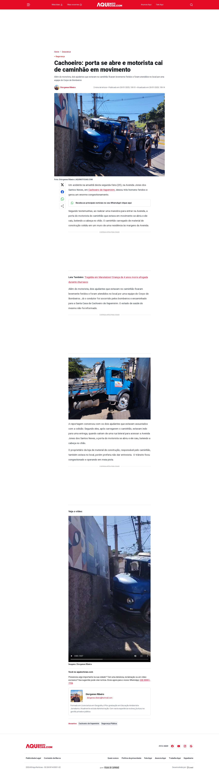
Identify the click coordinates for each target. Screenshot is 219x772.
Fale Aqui (159, 5)
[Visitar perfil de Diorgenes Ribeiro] (77, 696)
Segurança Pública (109, 724)
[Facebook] (172, 746)
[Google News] (191, 746)
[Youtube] (179, 746)
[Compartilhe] (62, 206)
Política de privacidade (131, 758)
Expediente (188, 758)
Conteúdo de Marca (52, 758)
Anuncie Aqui (146, 5)
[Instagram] (185, 746)
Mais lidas (56, 5)
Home (56, 52)
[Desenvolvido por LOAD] (190, 767)
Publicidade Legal (33, 758)
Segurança (66, 52)
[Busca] (191, 4)
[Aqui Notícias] (109, 5)
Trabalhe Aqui (175, 758)
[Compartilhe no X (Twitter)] (62, 185)
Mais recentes (73, 5)
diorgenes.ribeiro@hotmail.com (99, 698)
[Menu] (28, 4)
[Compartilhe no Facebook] (62, 192)
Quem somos (113, 758)
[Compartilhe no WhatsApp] (62, 199)
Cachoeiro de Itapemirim (101, 189)
